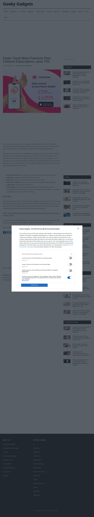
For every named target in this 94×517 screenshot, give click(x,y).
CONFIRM (34, 285)
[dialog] (47, 258)
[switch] (69, 258)
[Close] (79, 229)
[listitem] (47, 254)
